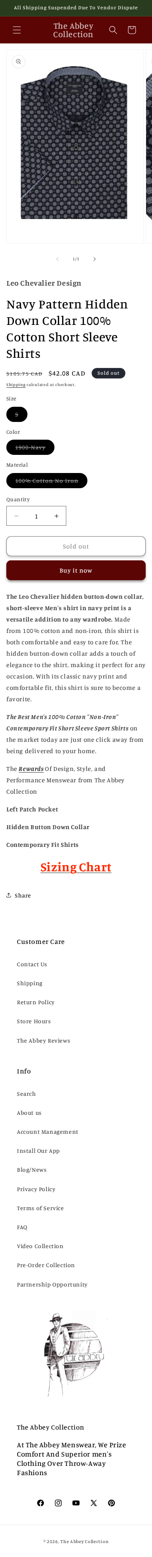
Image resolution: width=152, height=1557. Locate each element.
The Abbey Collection (84, 1541)
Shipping (16, 384)
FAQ (22, 1226)
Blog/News (31, 1169)
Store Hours (34, 1020)
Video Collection (40, 1245)
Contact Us (32, 964)
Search (26, 1093)
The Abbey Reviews (43, 1040)
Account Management (48, 1131)
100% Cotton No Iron (51, 482)
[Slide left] (57, 259)
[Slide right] (94, 259)
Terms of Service (40, 1207)
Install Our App (38, 1150)
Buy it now (76, 570)
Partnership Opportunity (52, 1284)
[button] (17, 30)
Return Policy (36, 1002)
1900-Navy (34, 449)
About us (29, 1112)
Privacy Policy (36, 1188)
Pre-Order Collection (46, 1264)
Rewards (31, 769)
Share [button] (23, 895)
